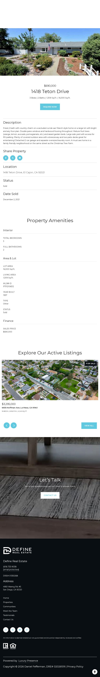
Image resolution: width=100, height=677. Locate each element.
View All (89, 425)
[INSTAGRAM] (5, 629)
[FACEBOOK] (26, 629)
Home (6, 598)
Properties (8, 602)
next (14, 425)
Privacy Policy (75, 666)
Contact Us (8, 619)
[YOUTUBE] (19, 629)
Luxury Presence (28, 660)
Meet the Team (10, 611)
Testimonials (8, 615)
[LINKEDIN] (12, 629)
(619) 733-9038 (10, 566)
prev (7, 425)
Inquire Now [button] (50, 107)
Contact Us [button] (50, 495)
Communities (9, 606)
